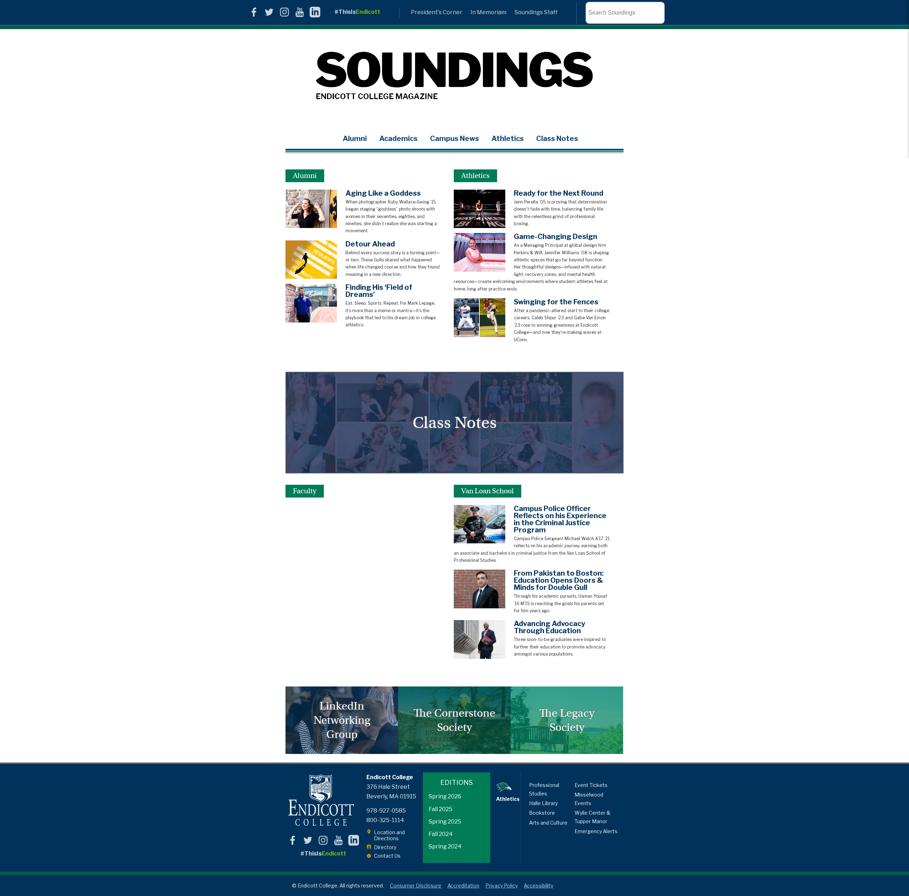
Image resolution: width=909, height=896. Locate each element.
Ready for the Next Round (558, 193)
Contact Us (387, 856)
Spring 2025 (445, 821)
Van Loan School (487, 491)
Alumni (355, 138)
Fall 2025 (440, 809)
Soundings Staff (536, 12)
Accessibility (538, 886)
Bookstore (542, 813)
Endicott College (320, 799)
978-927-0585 (386, 810)
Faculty (304, 491)
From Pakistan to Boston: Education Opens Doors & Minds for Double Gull (559, 580)
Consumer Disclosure (415, 886)
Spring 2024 (445, 846)
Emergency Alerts (596, 831)
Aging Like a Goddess (383, 193)
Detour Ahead (370, 244)
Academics (398, 138)
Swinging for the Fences (556, 301)
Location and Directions (389, 835)
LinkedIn (315, 12)
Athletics (507, 138)
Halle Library (543, 803)
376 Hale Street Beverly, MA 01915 (391, 791)
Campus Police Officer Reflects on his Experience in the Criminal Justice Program (560, 519)
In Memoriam (488, 12)
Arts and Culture (548, 823)
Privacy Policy (501, 886)
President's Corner (436, 12)
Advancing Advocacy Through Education (549, 627)
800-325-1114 (385, 820)
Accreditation (463, 886)
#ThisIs (357, 12)
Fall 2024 (441, 834)
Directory (385, 847)
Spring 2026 (445, 796)
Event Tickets (591, 785)
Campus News (454, 138)
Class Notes (557, 138)
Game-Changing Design (555, 236)
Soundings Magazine (454, 76)
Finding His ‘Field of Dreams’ (378, 291)
